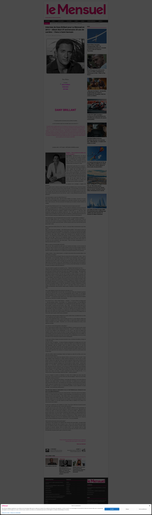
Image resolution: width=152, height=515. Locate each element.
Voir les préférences (143, 509)
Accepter (112, 509)
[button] (149, 505)
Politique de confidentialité (15, 512)
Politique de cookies (6, 512)
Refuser (127, 509)
